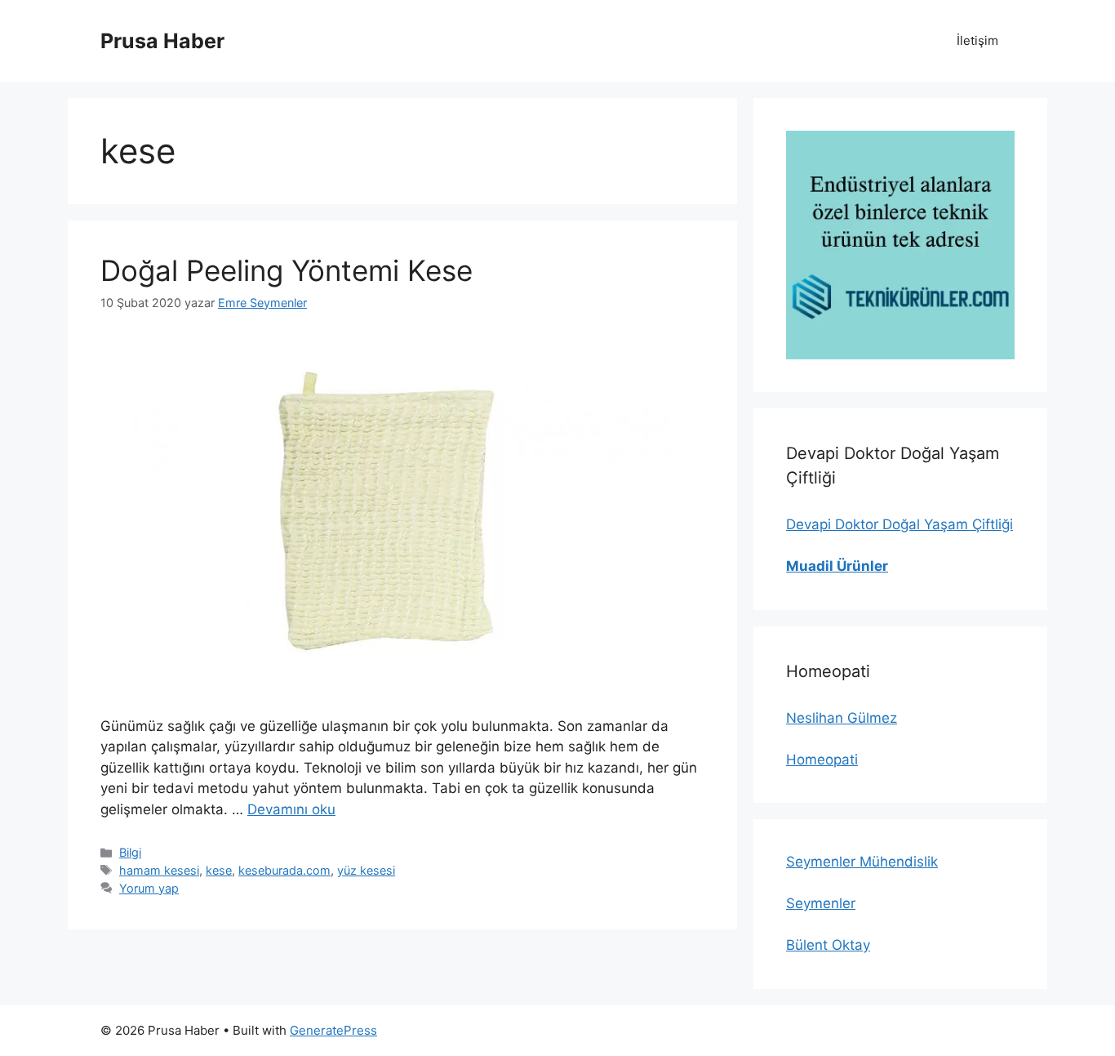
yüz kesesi (366, 870)
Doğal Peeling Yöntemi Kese (286, 270)
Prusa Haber (162, 41)
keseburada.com (284, 870)
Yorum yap (149, 888)
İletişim (977, 40)
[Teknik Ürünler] (900, 245)
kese (219, 870)
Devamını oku (291, 809)
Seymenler (820, 903)
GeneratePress (333, 1030)
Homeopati (822, 759)
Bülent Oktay (828, 945)
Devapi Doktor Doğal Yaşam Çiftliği (899, 524)
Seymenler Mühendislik (862, 861)
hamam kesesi (159, 870)
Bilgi (130, 852)
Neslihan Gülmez (841, 718)
